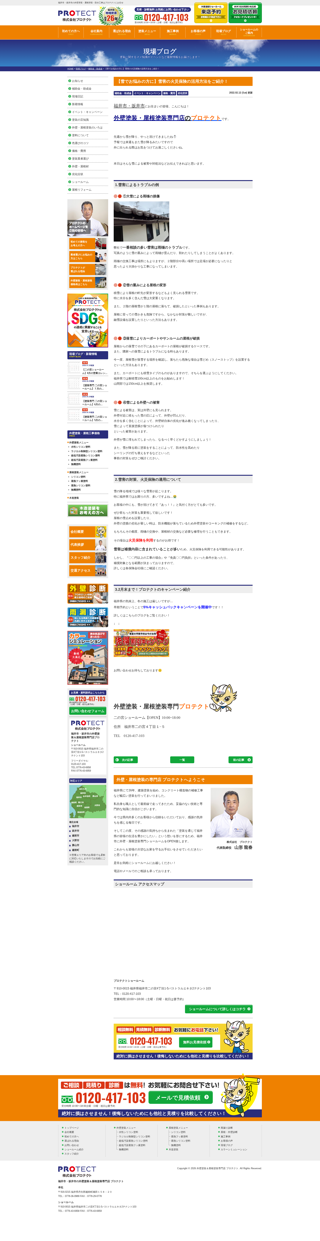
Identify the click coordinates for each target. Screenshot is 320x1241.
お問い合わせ (71, 1145)
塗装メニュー (147, 32)
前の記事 (238, 759)
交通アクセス (81, 570)
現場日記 (77, 96)
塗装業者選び (80, 158)
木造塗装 (74, 497)
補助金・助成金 (123, 93)
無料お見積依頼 (194, 1042)
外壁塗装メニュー (126, 1127)
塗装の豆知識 (80, 119)
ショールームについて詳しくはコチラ (217, 1009)
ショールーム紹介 (74, 1149)
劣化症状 (182, 93)
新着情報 (77, 104)
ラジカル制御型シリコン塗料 (86, 451)
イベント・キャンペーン (147, 93)
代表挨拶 (77, 544)
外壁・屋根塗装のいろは (87, 127)
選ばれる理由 (122, 32)
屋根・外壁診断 (229, 1132)
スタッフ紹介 (81, 557)
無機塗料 (76, 464)
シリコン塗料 (78, 476)
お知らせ (77, 80)
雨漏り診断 (227, 1127)
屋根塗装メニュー (178, 1127)
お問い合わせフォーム (87, 711)
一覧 (182, 759)
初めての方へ (71, 32)
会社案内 (96, 32)
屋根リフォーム (81, 189)
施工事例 (173, 32)
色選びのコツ (80, 143)
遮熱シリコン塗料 (80, 485)
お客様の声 (198, 32)
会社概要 (77, 531)
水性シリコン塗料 (80, 446)
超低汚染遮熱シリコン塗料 (85, 455)
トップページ (71, 1127)
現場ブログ (223, 32)
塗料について (80, 135)
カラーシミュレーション (234, 1149)
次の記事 (127, 759)
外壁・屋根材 (80, 166)
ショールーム (80, 181)
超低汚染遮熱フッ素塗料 (84, 460)
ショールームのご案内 (249, 32)
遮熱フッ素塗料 (79, 481)
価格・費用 (169, 93)
